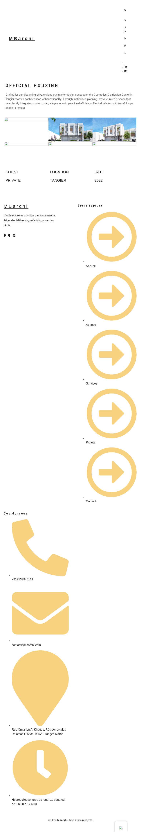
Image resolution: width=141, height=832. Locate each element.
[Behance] (125, 71)
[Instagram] (125, 62)
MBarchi (22, 38)
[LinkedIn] (125, 67)
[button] (126, 5)
